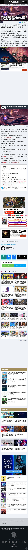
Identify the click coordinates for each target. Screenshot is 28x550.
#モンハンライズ (10, 183)
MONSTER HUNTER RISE (11, 209)
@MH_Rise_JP (15, 162)
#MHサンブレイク (18, 183)
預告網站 (4, 156)
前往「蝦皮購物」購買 (18, 219)
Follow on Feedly (7, 265)
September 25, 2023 (14, 188)
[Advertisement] (14, 89)
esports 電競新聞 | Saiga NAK (14, 539)
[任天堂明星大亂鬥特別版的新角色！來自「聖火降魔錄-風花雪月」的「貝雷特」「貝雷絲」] (7, 415)
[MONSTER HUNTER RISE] (14, 202)
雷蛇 (21, 340)
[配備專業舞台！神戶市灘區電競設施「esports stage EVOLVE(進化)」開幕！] (7, 443)
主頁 (2, 521)
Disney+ (25, 340)
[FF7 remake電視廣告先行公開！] (20, 429)
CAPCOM (4, 244)
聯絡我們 (11, 521)
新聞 (1, 22)
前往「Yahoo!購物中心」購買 (18, 221)
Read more (23, 236)
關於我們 (6, 521)
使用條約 (16, 521)
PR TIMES (26, 126)
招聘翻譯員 (4, 523)
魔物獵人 (9, 244)
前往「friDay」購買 (18, 225)
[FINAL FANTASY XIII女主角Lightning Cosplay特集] (20, 443)
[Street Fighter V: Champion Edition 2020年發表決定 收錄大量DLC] (7, 429)
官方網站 (4, 162)
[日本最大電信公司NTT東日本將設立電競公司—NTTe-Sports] (20, 415)
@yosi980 (8, 137)
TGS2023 (14, 244)
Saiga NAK (14, 2)
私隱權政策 (21, 521)
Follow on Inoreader (20, 265)
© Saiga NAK (14, 546)
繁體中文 (23, 1)
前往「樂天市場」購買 (18, 223)
